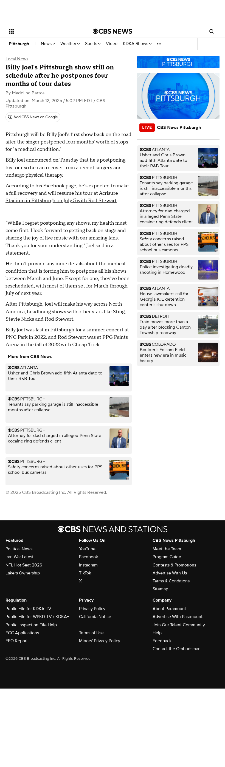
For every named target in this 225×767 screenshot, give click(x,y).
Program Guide (167, 557)
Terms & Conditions (171, 581)
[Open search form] (211, 31)
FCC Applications (22, 633)
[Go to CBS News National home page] (112, 31)
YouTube (87, 549)
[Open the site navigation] (43, 31)
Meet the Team (167, 549)
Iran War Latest (19, 557)
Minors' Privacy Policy (99, 641)
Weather (68, 43)
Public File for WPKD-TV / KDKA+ (37, 616)
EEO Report (16, 641)
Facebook (88, 557)
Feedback (162, 641)
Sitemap (160, 589)
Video (111, 43)
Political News (18, 549)
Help (157, 633)
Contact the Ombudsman (177, 649)
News (47, 43)
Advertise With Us (170, 573)
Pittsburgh (19, 44)
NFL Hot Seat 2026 (23, 565)
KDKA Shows (136, 43)
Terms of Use (91, 633)
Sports (91, 43)
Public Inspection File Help (31, 625)
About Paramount (169, 609)
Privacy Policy (92, 609)
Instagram (88, 565)
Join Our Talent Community (179, 625)
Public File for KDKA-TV (28, 609)
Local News (16, 59)
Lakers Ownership (22, 573)
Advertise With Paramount (178, 616)
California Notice (95, 616)
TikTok (85, 573)
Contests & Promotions (174, 565)
